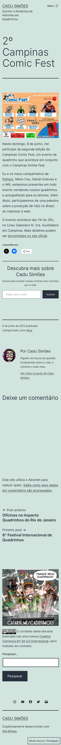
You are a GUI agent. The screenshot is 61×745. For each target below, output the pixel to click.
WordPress (9, 731)
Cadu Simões (15, 6)
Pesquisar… (10, 654)
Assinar (50, 294)
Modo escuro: (37, 740)
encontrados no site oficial (27, 236)
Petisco (7, 179)
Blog (29, 330)
